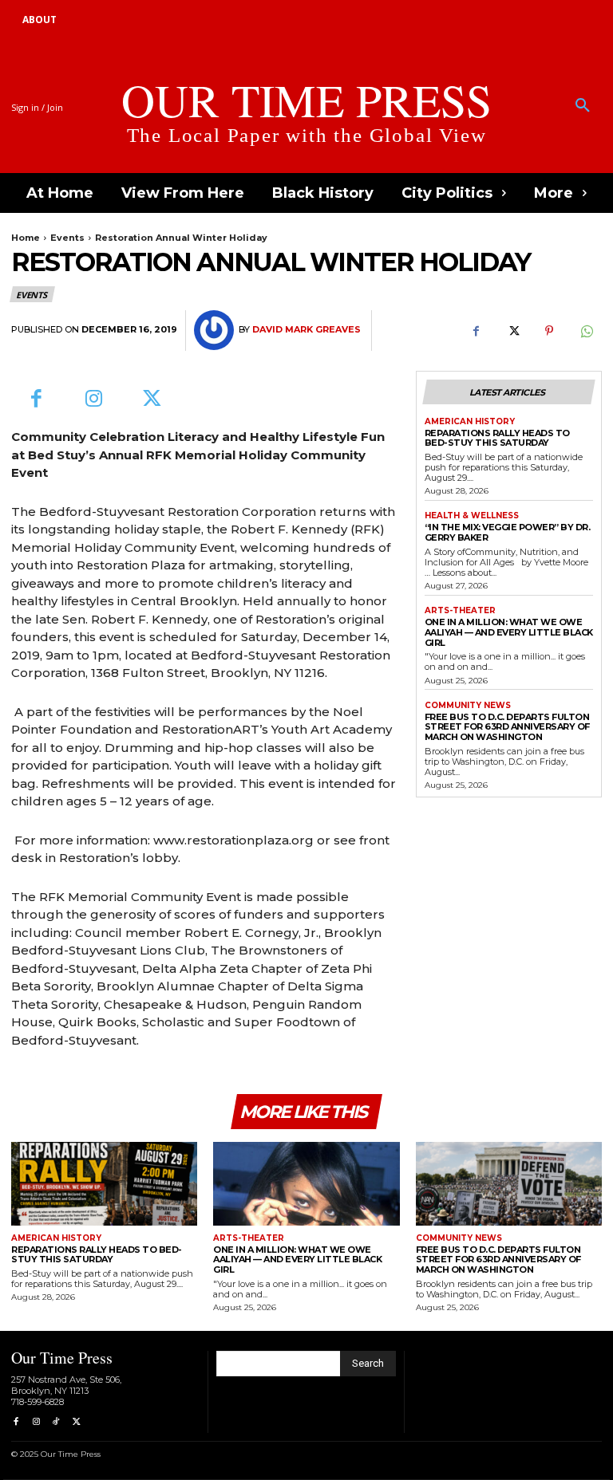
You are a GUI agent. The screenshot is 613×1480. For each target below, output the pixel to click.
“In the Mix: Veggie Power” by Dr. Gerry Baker (508, 532)
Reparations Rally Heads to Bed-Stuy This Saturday (497, 438)
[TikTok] (56, 1422)
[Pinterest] (549, 331)
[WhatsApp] (586, 331)
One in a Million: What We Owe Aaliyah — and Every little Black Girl (509, 632)
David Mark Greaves (306, 330)
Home (25, 237)
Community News (468, 705)
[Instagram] (94, 400)
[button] (583, 106)
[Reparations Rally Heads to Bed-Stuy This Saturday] (104, 1184)
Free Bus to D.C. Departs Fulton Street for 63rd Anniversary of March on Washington (507, 726)
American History (470, 422)
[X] (512, 331)
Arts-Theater (460, 611)
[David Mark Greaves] (216, 330)
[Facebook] (476, 331)
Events (67, 237)
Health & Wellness (472, 516)
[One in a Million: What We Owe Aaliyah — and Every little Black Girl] (306, 1184)
